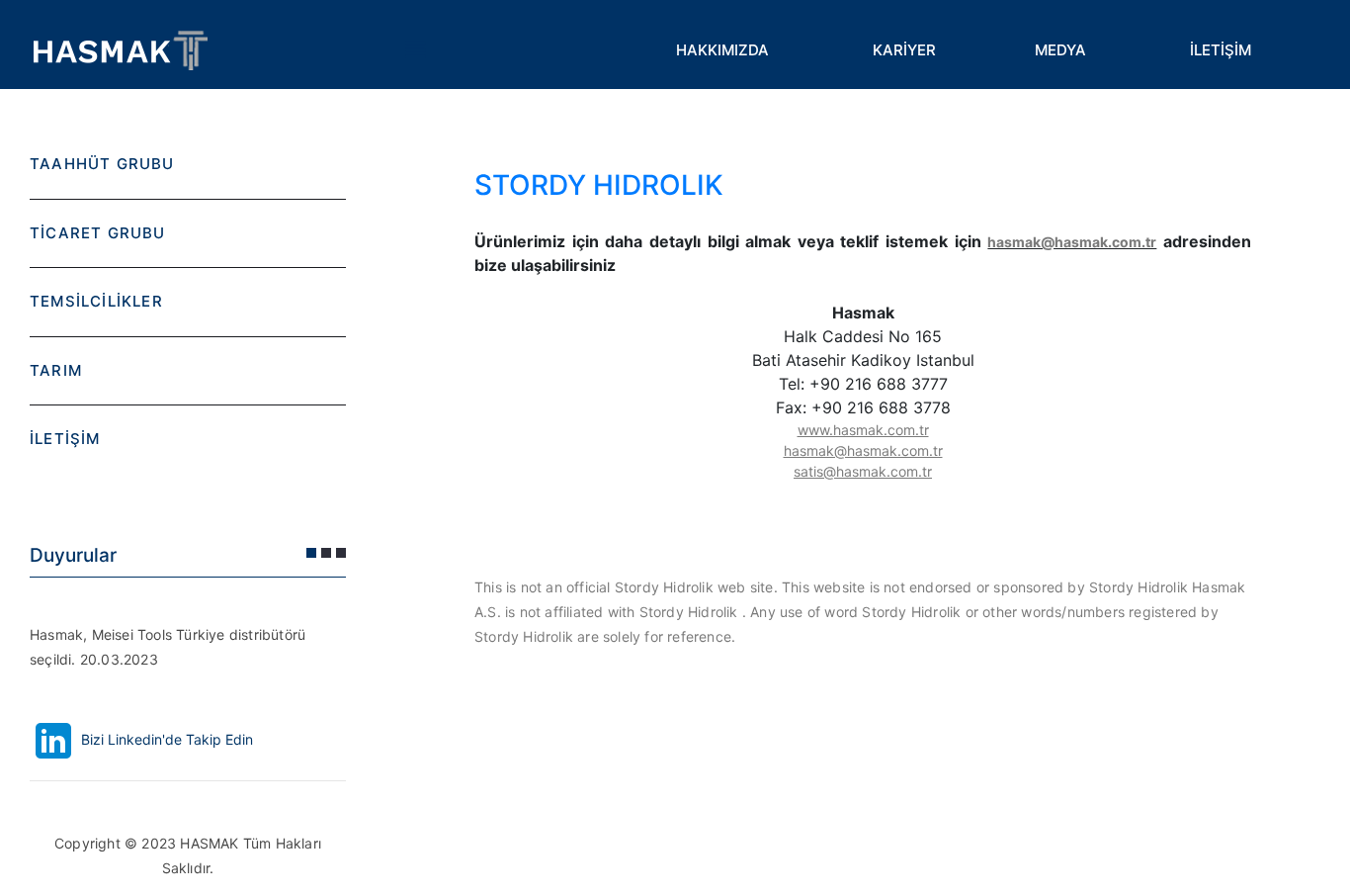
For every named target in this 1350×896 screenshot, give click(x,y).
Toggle (415, 49)
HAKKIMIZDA (722, 50)
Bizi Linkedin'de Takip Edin (165, 739)
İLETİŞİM (1220, 50)
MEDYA (1060, 50)
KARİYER (904, 50)
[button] (311, 553)
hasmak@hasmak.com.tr (1071, 241)
